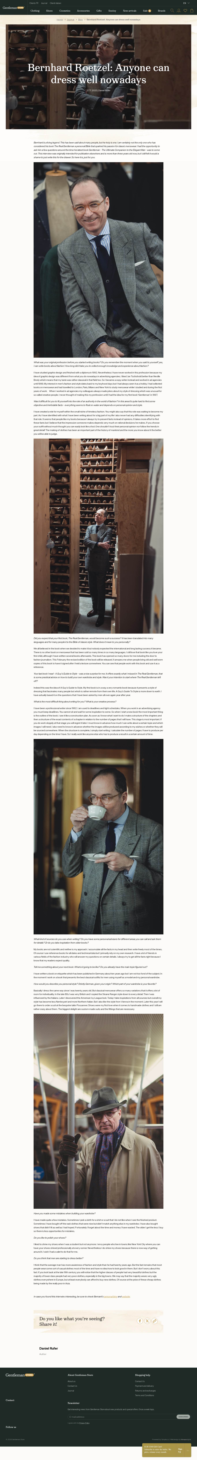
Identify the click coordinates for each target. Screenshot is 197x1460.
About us (71, 1381)
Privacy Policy (84, 1423)
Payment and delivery (144, 1386)
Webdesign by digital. (180, 1439)
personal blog (110, 1296)
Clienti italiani (55, 3)
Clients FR (34, 3)
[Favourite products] (185, 10)
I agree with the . (79, 1423)
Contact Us (72, 1386)
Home (60, 19)
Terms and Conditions (144, 1395)
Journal (44, 3)
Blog (80, 19)
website (126, 1296)
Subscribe (183, 1417)
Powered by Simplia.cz (160, 1439)
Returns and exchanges (145, 1391)
